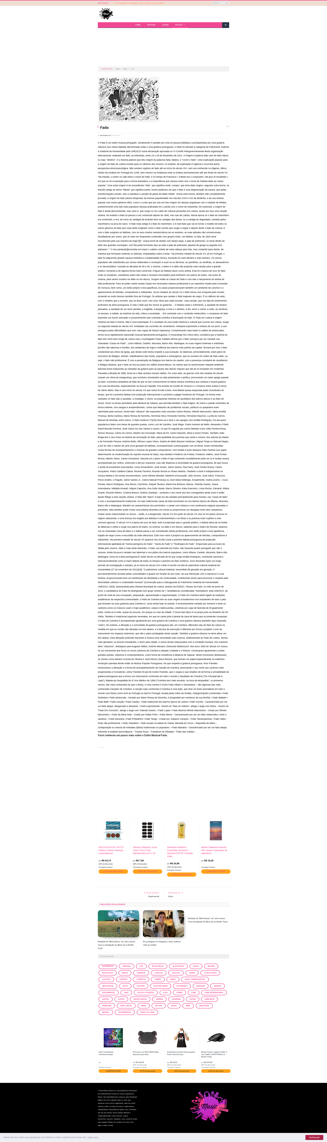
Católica (159, 973)
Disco (125, 986)
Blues (196, 966)
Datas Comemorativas (195, 979)
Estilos (178, 25)
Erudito (217, 986)
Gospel (105, 999)
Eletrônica (182, 986)
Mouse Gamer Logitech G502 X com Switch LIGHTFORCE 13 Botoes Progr (214, 1054)
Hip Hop (158, 1006)
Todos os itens (147, 1012)
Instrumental (124, 1012)
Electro (141, 986)
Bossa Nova (107, 973)
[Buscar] (225, 25)
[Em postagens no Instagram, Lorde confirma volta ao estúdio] (163, 923)
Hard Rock (209, 999)
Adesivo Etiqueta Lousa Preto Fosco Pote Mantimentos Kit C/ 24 (145, 850)
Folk (165, 992)
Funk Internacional (214, 992)
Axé (141, 966)
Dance (173, 979)
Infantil (105, 1012)
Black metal (158, 966)
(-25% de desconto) (182, 874)
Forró (179, 992)
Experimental (153, 896)
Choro (192, 973)
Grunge (159, 999)
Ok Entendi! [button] (314, 1137)
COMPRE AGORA (215, 871)
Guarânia (176, 999)
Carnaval (141, 973)
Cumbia (158, 979)
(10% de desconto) (181, 1071)
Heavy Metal (126, 1006)
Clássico (106, 979)
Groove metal (140, 999)
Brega (125, 973)
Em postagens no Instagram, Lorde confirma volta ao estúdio (139, 3)
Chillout (176, 973)
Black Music (178, 966)
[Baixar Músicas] (106, 13)
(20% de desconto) (147, 871)
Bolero (211, 966)
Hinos (143, 1006)
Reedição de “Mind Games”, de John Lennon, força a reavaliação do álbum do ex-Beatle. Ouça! (116, 944)
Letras (165, 25)
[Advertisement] (163, 47)
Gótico (170, 896)
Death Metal (108, 986)
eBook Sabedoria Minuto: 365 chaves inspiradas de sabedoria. (214, 850)
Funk (193, 992)
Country (124, 979)
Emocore (200, 986)
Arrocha (126, 966)
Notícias (151, 25)
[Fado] (163, 100)
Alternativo (108, 966)
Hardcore (106, 1006)
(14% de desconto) (113, 871)
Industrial (204, 1006)
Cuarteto (141, 979)
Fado (126, 992)
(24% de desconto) (216, 1071)
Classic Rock (210, 973)
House (174, 1006)
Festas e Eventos (145, 992)
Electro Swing (161, 986)
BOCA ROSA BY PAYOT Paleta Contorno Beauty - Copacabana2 (111, 850)
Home (138, 25)
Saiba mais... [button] (93, 1137)
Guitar (193, 999)
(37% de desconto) (147, 1071)
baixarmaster (105, 135)
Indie (188, 1006)
